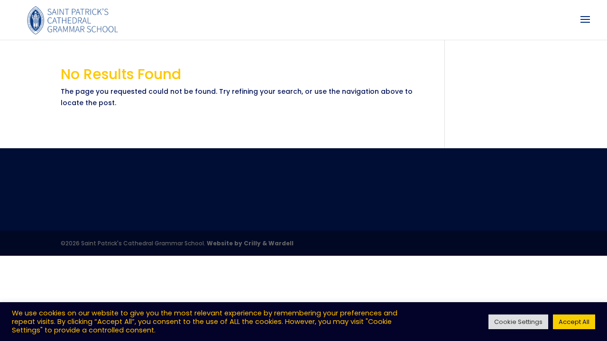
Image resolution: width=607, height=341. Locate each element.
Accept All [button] (574, 321)
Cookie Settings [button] (518, 321)
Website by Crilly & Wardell (250, 243)
